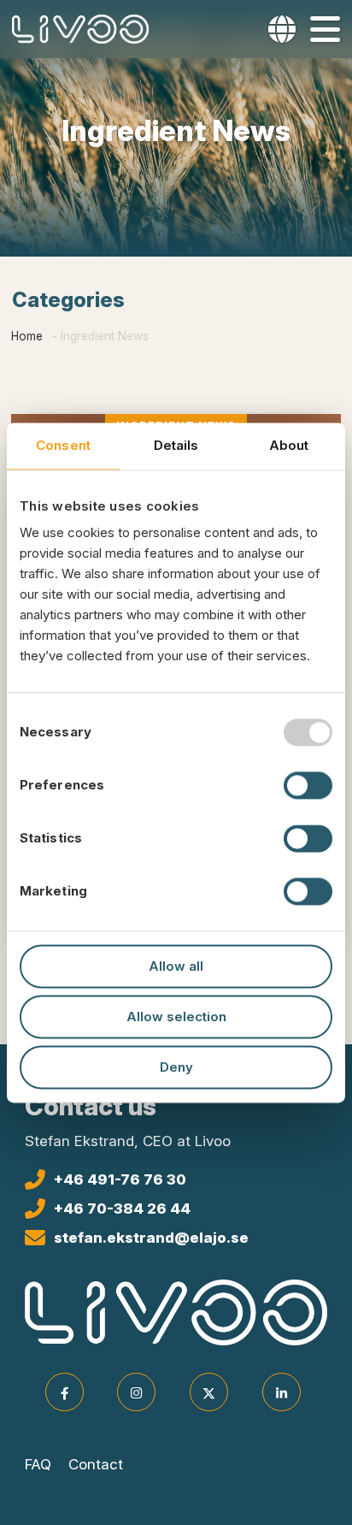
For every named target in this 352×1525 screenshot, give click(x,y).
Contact (95, 1464)
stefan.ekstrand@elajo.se (151, 1237)
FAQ (38, 1464)
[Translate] (281, 28)
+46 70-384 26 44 (122, 1208)
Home (27, 336)
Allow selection (176, 1016)
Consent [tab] (63, 445)
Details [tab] (176, 445)
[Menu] (325, 29)
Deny (176, 1067)
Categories (68, 299)
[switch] (308, 785)
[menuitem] (278, 28)
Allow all (176, 966)
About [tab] (289, 445)
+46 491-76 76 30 (120, 1179)
